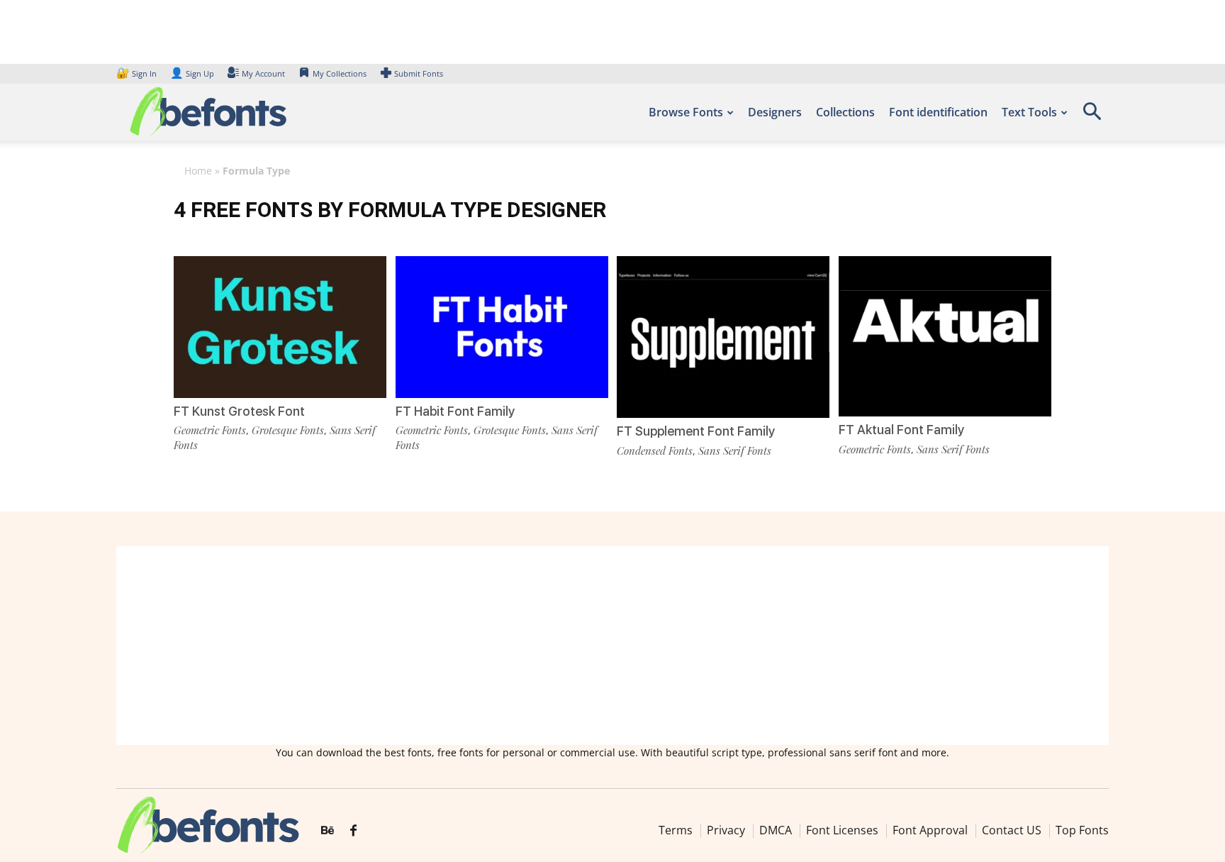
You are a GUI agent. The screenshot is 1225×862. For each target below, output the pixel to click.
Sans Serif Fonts (734, 450)
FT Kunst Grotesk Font (239, 411)
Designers (775, 112)
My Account (263, 73)
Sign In (137, 73)
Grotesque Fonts (288, 430)
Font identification (938, 112)
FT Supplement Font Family (696, 431)
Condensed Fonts (655, 450)
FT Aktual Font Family (901, 429)
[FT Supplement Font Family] (723, 336)
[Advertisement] (612, 645)
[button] (1092, 116)
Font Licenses (842, 830)
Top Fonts (1082, 830)
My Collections (340, 73)
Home (198, 170)
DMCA (775, 830)
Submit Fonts (418, 73)
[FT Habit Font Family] (502, 326)
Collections (845, 112)
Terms (676, 830)
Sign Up (192, 73)
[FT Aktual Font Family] (945, 335)
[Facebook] (353, 831)
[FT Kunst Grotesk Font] (280, 326)
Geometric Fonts (210, 430)
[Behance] (327, 831)
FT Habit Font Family (455, 411)
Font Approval (930, 830)
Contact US (1011, 830)
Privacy (726, 830)
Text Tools (1029, 112)
